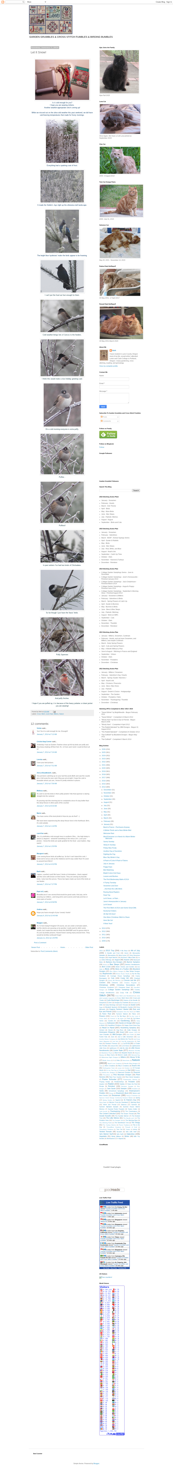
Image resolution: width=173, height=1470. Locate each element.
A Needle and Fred (112, 953)
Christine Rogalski (130, 982)
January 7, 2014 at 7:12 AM (47, 734)
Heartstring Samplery (128, 1028)
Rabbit (111, 1084)
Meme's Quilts (122, 1055)
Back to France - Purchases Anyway (116, 827)
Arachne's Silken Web (128, 957)
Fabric (138, 1011)
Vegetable (103, 1136)
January (107, 824)
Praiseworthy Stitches (130, 1079)
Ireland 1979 (133, 1032)
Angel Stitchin (112, 957)
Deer (110, 1002)
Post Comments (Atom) (49, 951)
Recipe (101, 1086)
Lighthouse (113, 1048)
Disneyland (134, 1002)
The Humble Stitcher (122, 1116)
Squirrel (117, 1100)
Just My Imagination (127, 1041)
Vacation (119, 1131)
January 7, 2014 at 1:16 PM (47, 826)
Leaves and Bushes (110, 876)
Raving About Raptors (111, 892)
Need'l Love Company (115, 1063)
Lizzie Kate (49, 714)
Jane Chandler (104, 1034)
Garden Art (112, 1021)
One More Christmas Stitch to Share (116, 917)
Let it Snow (125, 1046)
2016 (104, 781)
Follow (101, 447)
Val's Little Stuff (131, 1131)
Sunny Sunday (108, 842)
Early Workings (111, 1005)
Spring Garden (107, 1100)
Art (139, 957)
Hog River (120, 1030)
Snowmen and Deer (110, 886)
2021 (104, 765)
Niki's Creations (110, 1065)
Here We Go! (108, 920)
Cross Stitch (41, 714)
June (106, 809)
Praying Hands (104, 1082)
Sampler (124, 1089)
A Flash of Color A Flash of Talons (115, 861)
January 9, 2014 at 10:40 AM (47, 916)
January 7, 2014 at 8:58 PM (47, 902)
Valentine (131, 1134)
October (107, 796)
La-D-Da (126, 1043)
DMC (101, 1005)
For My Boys (121, 1016)
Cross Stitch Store (123, 998)
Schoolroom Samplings (116, 1091)
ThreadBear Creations (114, 1127)
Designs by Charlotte (121, 1002)
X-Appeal (120, 1138)
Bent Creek (106, 967)
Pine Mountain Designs (122, 1075)
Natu (118, 1060)
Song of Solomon (132, 1095)
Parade (137, 1070)
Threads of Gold (131, 1127)
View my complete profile (108, 366)
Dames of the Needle (131, 1000)
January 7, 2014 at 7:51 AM (47, 766)
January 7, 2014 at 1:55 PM (47, 846)
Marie (39, 813)
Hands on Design (125, 1023)
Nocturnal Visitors (109, 911)
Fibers (134, 1014)
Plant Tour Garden (115, 1077)
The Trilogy (136, 1123)
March (106, 818)
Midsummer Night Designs (110, 1057)
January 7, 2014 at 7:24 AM (47, 752)
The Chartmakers (131, 1111)
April (105, 815)
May (105, 812)
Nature (61, 714)
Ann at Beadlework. (44, 773)
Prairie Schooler (109, 1079)
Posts (104, 417)
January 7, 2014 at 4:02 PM (47, 864)
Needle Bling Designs (131, 1063)
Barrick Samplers (133, 962)
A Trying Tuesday (109, 883)
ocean (120, 1068)
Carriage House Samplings (120, 976)
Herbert (101, 1030)
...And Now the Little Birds (112, 889)
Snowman (116, 1095)
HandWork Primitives (115, 1025)
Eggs (101, 1007)
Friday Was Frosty (110, 848)
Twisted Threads (105, 1132)
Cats (112, 978)
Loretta (39, 759)
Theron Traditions (124, 1125)
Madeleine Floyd (107, 1053)
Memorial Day (135, 1055)
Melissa (40, 791)
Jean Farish (130, 1034)
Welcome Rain (108, 833)
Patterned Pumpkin (124, 1072)
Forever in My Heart (117, 1018)
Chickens (115, 982)
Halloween (111, 1023)
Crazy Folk (124, 992)
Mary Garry (111, 1055)
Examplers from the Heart (125, 1011)
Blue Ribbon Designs (116, 971)
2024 (104, 756)
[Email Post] (54, 711)
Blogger (96, 1463)
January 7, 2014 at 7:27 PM (47, 884)
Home (62, 947)
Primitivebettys (119, 1082)
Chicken (102, 983)
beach (105, 964)
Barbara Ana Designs (114, 962)
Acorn (126, 953)
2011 (104, 935)
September (108, 799)
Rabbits (122, 1084)
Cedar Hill (125, 978)
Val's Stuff (120, 1134)
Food (112, 1016)
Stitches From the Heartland (118, 1102)
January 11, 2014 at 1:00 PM (47, 938)
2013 (104, 928)
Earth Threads (123, 1005)
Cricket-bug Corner (44, 742)
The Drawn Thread (127, 1113)
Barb (39, 871)
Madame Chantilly (134, 1050)
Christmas (103, 985)
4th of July (135, 950)
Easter (133, 1005)
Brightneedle (107, 974)
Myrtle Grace (107, 1060)
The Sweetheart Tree (121, 1122)
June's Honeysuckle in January (114, 901)
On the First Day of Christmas (115, 1070)
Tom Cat (119, 1129)
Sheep (111, 1093)
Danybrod (102, 1002)
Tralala (128, 1129)
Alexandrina (112, 955)
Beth (114, 350)
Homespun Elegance (107, 1032)
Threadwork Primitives (106, 1129)
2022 (104, 762)
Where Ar (104, 1221)
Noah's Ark (136, 1066)
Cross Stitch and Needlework (124, 996)
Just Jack (115, 1041)
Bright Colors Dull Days (112, 873)
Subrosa (124, 1104)
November (108, 793)
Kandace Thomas (111, 1043)
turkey (135, 1129)
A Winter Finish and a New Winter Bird (117, 830)
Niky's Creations (123, 1065)
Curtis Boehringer (113, 1000)
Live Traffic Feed (114, 1202)
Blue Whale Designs (133, 971)
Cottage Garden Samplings (118, 990)
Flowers (102, 1016)
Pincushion (106, 1075)
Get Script (106, 1268)
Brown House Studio (122, 973)
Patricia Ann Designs (108, 1072)
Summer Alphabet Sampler (108, 1107)
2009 (104, 941)
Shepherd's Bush (122, 1093)
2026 (104, 749)
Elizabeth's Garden (126, 1007)
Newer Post (35, 947)
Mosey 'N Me (135, 1057)
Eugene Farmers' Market (118, 1009)
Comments (106, 421)
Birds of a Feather (122, 969)
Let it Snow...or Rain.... (111, 898)
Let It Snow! (107, 905)
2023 (104, 759)
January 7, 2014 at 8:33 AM (47, 806)
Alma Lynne (122, 955)
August (106, 802)
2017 (104, 777)
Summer (134, 1104)
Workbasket (111, 1138)
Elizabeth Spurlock (111, 1007)
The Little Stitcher (112, 1118)
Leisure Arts (114, 1046)
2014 (104, 787)
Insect (122, 1032)
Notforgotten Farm (109, 1068)
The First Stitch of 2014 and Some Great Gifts (119, 908)
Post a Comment (40, 943)
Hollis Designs (132, 1030)
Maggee (40, 923)
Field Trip (106, 895)
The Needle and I (129, 1118)
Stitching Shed (135, 1102)
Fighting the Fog (109, 854)
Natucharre (126, 1060)
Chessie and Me (130, 980)
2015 (104, 784)
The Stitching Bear (131, 1120)
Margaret (40, 854)
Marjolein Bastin (127, 1053)
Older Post (89, 947)
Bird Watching (108, 870)
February (107, 821)
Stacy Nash (103, 1102)
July (105, 805)
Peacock (137, 1072)
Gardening (125, 1021)
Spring (138, 1098)
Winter (126, 1136)
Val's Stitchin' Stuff (106, 1134)
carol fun (40, 833)
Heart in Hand (108, 1028)
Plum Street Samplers (132, 1077)
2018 (104, 774)
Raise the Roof (132, 1084)
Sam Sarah (111, 1089)
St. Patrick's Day (130, 1100)
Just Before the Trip (124, 1039)
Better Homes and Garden (125, 967)
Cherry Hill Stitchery (114, 980)
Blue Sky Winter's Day (111, 857)
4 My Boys (124, 950)
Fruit (128, 1018)
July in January (108, 864)
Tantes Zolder (132, 1109)
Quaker (101, 1084)
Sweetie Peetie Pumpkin (116, 1109)
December (108, 790)
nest (100, 1065)
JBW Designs (117, 1034)
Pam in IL (40, 891)
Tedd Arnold (103, 1111)
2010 (104, 938)
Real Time (114, 1268)
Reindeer (111, 1086)
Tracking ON (122, 1268)
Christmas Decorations (126, 985)
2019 (104, 771)
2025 (104, 752)
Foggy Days (107, 867)
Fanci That (106, 1014)
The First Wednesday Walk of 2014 (116, 879)
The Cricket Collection (107, 1114)
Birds (107, 969)
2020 (104, 768)
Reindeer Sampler (127, 1086)
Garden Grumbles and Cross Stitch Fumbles (114, 1233)
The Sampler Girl (117, 1120)
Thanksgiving (115, 1111)
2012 (104, 931)
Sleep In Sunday (109, 845)
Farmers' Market (122, 1014)
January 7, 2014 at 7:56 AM (47, 784)
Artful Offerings (107, 960)
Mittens (56, 714)
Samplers (135, 1088)
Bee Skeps (114, 964)
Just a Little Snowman (125, 1037)
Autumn (126, 960)
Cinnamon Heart (124, 987)
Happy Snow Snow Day (132, 1025)
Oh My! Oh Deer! (109, 914)
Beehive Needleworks (132, 964)
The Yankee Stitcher (109, 1125)
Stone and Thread (109, 1104)
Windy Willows (116, 1136)
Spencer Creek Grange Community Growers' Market (116, 1098)
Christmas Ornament (106, 987)
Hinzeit (110, 1030)
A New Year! (107, 924)
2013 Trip (110, 950)
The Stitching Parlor (105, 1122)
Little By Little (123, 1048)
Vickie (39, 728)
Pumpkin (131, 1082)
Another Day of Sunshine (112, 851)
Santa (101, 1091)
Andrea (39, 909)
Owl (129, 1070)
